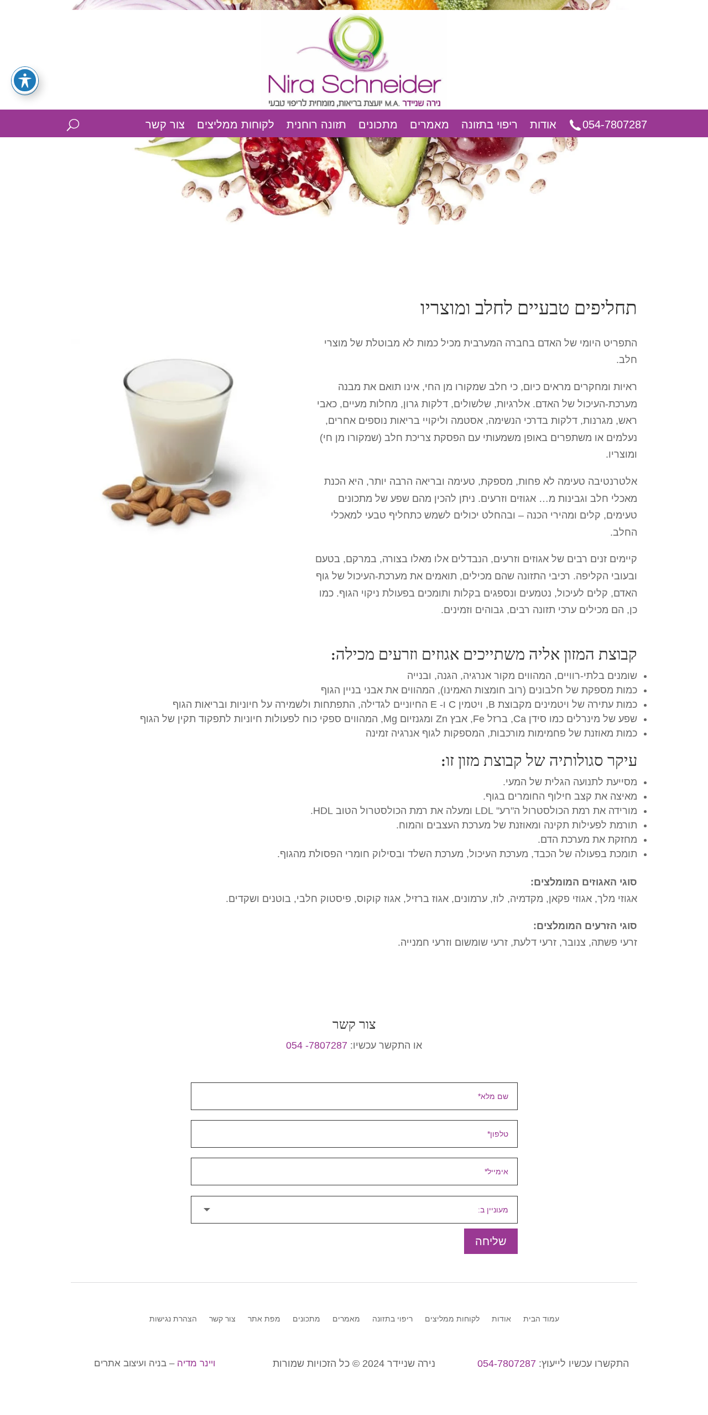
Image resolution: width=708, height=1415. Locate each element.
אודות (543, 124)
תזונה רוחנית (316, 124)
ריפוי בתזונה (489, 124)
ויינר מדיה (196, 1363)
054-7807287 (614, 124)
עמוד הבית (541, 1319)
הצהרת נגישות (173, 1319)
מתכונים (378, 124)
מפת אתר (264, 1319)
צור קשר (165, 124)
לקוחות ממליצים (235, 124)
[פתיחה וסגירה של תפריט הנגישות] (25, 80)
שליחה (491, 1241)
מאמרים (429, 124)
